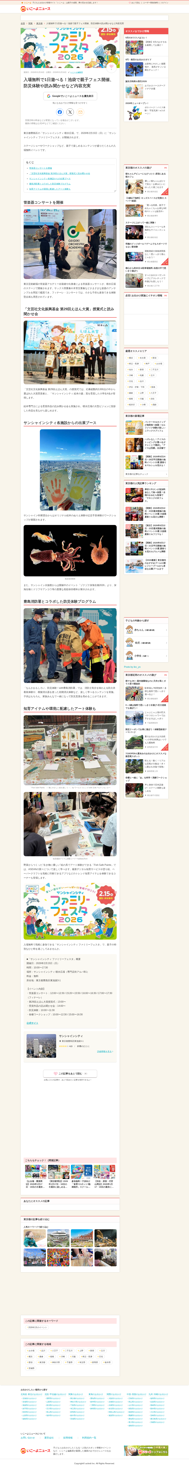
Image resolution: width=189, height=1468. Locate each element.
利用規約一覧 (89, 1437)
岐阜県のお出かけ (97, 1402)
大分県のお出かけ (157, 1412)
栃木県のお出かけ (77, 1415)
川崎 (63, 1356)
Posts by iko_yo (132, 667)
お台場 (31, 1351)
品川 (43, 1351)
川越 (74, 1356)
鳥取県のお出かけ (135, 1409)
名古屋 (143, 358)
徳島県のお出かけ (135, 1426)
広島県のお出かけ (135, 1398)
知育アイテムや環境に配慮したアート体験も (50, 189)
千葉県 (69, 1362)
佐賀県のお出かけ (157, 1402)
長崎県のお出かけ (157, 1405)
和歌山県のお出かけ (116, 1412)
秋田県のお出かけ (29, 1412)
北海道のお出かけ (29, 1398)
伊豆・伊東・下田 (136, 387)
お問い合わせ (28, 1437)
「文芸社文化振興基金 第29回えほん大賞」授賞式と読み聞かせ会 (59, 173)
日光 (101, 1356)
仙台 (131, 369)
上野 (81, 1351)
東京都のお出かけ (77, 1398)
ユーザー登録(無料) (150, 3)
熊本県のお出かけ (157, 1409)
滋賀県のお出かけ (116, 1415)
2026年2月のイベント (37, 1327)
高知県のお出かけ (135, 1419)
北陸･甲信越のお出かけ (55, 1394)
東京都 (42, 1362)
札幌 (142, 375)
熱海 (153, 387)
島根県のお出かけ (135, 1412)
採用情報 (68, 1437)
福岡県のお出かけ (157, 1398)
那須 (30, 1362)
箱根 (52, 1356)
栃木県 (108, 1362)
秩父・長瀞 (87, 1356)
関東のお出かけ (76, 1394)
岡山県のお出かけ (135, 1402)
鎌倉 (41, 1356)
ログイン (164, 3)
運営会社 (49, 1437)
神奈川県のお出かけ (78, 1402)
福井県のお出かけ (53, 1415)
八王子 (55, 1351)
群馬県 (95, 1362)
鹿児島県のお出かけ (158, 1419)
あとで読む (135, 3)
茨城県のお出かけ (77, 1419)
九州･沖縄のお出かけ (158, 1394)
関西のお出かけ (114, 1394)
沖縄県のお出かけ (157, 1422)
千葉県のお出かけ (77, 1405)
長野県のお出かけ (53, 1398)
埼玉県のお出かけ (77, 1409)
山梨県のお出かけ (53, 1402)
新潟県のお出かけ (53, 1405)
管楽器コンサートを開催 (40, 168)
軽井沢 (132, 405)
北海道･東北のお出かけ (31, 1394)
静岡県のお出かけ (97, 1409)
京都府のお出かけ (116, 1402)
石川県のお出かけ (53, 1409)
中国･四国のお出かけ (136, 1394)
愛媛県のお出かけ (135, 1415)
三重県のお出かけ (97, 1405)
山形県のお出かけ (29, 1415)
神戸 (147, 364)
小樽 (144, 405)
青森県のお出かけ (29, 1405)
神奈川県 (56, 1362)
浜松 (152, 399)
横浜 (30, 1356)
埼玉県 (82, 1362)
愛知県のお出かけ (97, 1398)
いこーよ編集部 (76, 72)
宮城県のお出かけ (29, 1402)
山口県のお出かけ (135, 1405)
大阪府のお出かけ (116, 1398)
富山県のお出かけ (53, 1412)
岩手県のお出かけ (29, 1409)
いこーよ (27, 3)
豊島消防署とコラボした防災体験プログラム (50, 184)
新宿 (92, 1351)
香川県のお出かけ (135, 1422)
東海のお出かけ (96, 1394)
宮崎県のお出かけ (157, 1415)
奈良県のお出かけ (116, 1409)
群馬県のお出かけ (77, 1412)
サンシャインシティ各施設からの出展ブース (50, 178)
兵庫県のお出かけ (116, 1405)
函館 (154, 405)
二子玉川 (68, 1351)
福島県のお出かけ (29, 1419)
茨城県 (31, 1368)
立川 (103, 1351)
